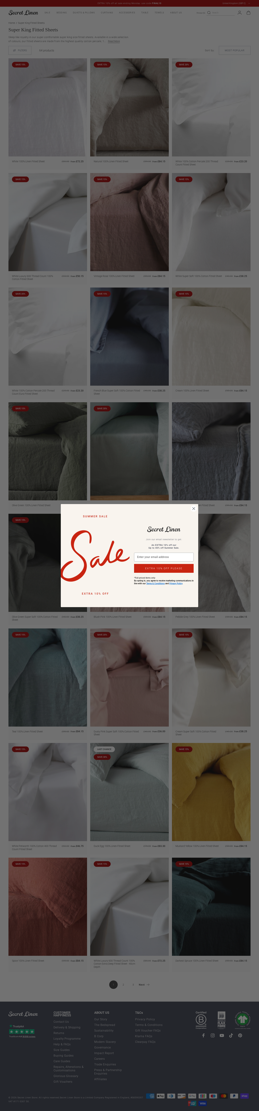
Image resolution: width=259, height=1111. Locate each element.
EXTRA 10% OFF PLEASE (164, 568)
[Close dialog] (194, 508)
